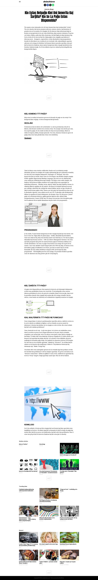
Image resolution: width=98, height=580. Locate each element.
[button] (20, 1)
